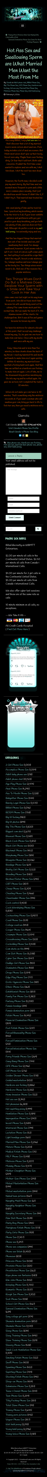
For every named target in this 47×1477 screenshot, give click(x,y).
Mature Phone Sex (15, 1147)
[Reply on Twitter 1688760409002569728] (12, 684)
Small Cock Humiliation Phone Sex (23, 1350)
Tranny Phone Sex (15, 1410)
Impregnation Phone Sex (18, 1118)
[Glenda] (24, 420)
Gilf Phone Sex (13, 1071)
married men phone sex (25, 444)
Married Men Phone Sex (28, 88)
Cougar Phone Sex (15, 930)
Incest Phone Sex (14, 1123)
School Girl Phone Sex (17, 1304)
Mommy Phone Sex (15, 1166)
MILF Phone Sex (14, 1156)
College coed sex (14, 925)
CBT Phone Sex (14, 884)
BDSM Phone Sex (15, 812)
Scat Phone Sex (14, 1299)
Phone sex (11, 1242)
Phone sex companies (16, 1247)
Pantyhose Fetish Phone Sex (20, 1228)
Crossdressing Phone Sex (19, 939)
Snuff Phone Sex (14, 1362)
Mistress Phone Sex (11, 91)
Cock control (12, 903)
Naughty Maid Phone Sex (18, 1201)
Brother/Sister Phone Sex (19, 879)
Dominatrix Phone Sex (17, 968)
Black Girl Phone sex (16, 846)
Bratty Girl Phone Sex (17, 869)
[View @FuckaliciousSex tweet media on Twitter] (12, 660)
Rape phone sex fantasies (18, 1275)
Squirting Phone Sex (16, 1372)
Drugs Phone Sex (14, 972)
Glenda (9, 82)
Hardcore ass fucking (30, 442)
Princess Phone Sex (16, 1261)
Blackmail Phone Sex (16, 850)
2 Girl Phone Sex (14, 765)
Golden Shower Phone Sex (19, 1075)
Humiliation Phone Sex (17, 1113)
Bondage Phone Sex (16, 865)
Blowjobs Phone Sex (16, 860)
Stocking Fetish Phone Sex (19, 1377)
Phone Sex (24, 91)
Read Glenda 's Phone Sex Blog (23, 431)
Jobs (38, 1464)
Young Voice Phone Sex (17, 1434)
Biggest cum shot (14, 831)
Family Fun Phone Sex (17, 996)
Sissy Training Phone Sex (18, 1335)
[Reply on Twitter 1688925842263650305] (12, 666)
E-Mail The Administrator (14, 1469)
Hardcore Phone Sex (16, 1090)
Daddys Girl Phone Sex (17, 963)
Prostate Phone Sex (16, 1266)
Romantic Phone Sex (16, 1289)
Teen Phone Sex (14, 1396)
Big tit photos (12, 822)
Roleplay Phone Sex (16, 1285)
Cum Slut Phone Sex (16, 953)
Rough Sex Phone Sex (17, 1294)
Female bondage (13, 1006)
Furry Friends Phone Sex (18, 1056)
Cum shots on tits (15, 949)
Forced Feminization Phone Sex (21, 1041)
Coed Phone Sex (14, 920)
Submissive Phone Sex (17, 1386)
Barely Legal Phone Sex (18, 803)
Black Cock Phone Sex (17, 841)
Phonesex (10, 1256)
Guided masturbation (16, 1080)
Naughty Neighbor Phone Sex (21, 1205)
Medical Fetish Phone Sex (19, 1152)
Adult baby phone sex (16, 774)
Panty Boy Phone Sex (17, 1223)
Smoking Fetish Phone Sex (19, 1358)
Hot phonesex (12, 1104)
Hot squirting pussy (15, 1109)
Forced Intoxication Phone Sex (21, 1048)
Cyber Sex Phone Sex (17, 958)
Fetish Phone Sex (14, 1015)
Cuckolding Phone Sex (17, 944)
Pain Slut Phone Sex (16, 1218)
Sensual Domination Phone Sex (21, 1308)
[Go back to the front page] (23, 15)
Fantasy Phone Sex (15, 1001)
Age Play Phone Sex (16, 784)
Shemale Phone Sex (16, 1326)
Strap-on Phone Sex (16, 1381)
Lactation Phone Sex (16, 1132)
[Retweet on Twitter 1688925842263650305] (17, 666)
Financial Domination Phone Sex (22, 1020)
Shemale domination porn (18, 1321)
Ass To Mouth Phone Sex (19, 793)
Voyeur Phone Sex (15, 1419)
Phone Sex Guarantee (29, 1464)
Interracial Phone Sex (17, 1128)
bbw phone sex (13, 442)
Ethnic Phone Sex (15, 987)
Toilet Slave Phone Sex (17, 1405)
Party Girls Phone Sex (17, 1232)
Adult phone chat (20, 82)
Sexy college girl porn (16, 1316)
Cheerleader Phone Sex (18, 898)
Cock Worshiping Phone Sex (20, 907)
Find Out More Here (17, 629)
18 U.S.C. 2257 (17, 1464)
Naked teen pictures (16, 1196)
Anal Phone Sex (14, 788)
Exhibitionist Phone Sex (18, 991)
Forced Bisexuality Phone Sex (21, 1033)
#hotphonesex (28, 676)
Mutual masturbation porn (19, 1191)
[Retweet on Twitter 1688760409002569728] (17, 684)
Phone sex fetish (14, 1251)
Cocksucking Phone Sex (18, 915)
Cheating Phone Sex (16, 893)
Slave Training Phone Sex (19, 1340)
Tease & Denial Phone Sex (19, 1391)
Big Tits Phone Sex (11, 85)
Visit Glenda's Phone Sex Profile (24, 428)
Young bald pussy (14, 1429)
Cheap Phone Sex (15, 888)
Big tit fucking (13, 817)
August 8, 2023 (15, 653)
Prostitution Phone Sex (17, 1270)
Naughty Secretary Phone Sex (21, 1213)
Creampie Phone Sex (16, 934)
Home (9, 1464)
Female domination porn (17, 1011)
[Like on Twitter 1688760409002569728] (23, 684)
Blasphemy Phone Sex (17, 855)
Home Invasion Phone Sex (19, 1094)
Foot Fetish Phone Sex (17, 1028)
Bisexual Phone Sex (16, 836)
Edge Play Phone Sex (16, 977)
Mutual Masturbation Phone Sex (22, 1183)
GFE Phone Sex (25, 85)
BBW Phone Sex (33, 82)
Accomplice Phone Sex (17, 769)
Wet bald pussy (34, 91)
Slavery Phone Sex (15, 1345)
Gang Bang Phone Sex (17, 1061)
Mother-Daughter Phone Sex (21, 1171)
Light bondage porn (15, 1137)
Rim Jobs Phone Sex (16, 1280)
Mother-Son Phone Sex (18, 1178)
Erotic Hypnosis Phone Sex (19, 982)
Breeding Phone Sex (16, 874)
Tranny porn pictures (16, 1415)
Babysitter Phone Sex (17, 798)
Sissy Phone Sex (14, 1331)
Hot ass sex (14, 88)
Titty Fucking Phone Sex (18, 1400)
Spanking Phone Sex (16, 1367)
